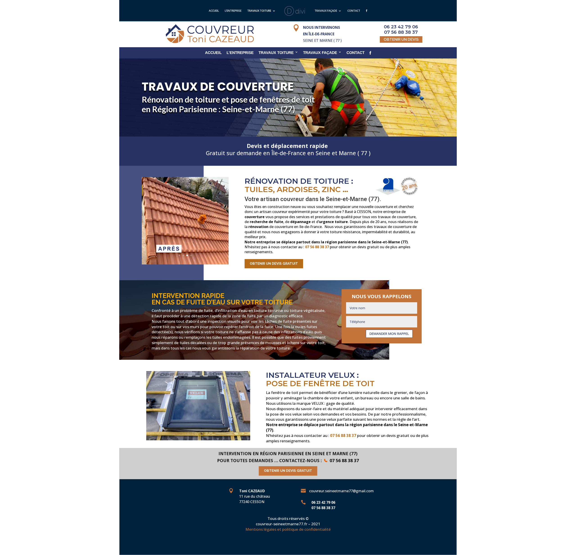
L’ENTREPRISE (233, 11)
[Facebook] (366, 15)
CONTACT (353, 11)
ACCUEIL (214, 11)
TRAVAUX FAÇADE (326, 11)
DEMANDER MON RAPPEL (389, 333)
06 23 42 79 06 (323, 502)
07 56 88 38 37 (317, 246)
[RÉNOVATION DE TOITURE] (185, 263)
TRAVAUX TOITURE (259, 11)
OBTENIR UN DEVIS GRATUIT (274, 264)
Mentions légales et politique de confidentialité (288, 529)
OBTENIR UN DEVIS (401, 39)
